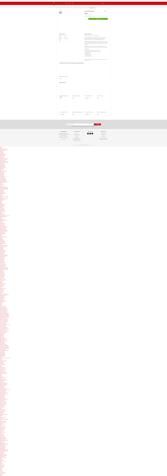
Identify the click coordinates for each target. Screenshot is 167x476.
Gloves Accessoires (2, 432)
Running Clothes (2, 257)
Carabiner (1, 207)
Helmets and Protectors (3, 438)
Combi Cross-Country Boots (4, 321)
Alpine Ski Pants (2, 395)
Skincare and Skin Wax (3, 377)
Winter (1, 305)
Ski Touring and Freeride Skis (4, 345)
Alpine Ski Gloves (2, 427)
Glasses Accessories (3, 437)
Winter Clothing (2, 387)
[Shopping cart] (113, 3)
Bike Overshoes (2, 199)
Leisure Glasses (2, 436)
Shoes (1, 293)
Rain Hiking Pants (2, 155)
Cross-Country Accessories (3, 328)
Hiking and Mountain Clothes (4, 245)
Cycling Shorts (2, 272)
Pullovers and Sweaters (3, 279)
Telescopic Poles (2, 166)
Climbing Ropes (2, 206)
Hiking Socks (2, 289)
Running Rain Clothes (3, 180)
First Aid (1, 470)
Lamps (1, 237)
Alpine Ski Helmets (2, 439)
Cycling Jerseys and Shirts (3, 187)
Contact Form (63, 139)
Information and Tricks (77, 134)
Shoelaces (1, 302)
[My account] (110, 3)
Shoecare (1, 304)
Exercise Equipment (2, 472)
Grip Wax (1, 374)
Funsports (1, 471)
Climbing (1, 203)
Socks (1, 287)
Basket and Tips (2, 334)
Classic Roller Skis (2, 224)
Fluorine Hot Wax (2, 368)
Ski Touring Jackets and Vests (4, 350)
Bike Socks (1, 195)
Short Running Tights (3, 179)
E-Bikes (1, 202)
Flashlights (1, 238)
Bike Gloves (1, 197)
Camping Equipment (3, 243)
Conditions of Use (103, 133)
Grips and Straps (2, 333)
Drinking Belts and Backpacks (4, 450)
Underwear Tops (2, 285)
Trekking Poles (2, 163)
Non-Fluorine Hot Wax (3, 369)
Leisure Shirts (2, 280)
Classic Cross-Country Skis (3, 309)
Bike (0, 185)
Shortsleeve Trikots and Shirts (4, 269)
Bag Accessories (2, 456)
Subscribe (97, 124)
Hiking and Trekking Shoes (3, 161)
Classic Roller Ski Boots (3, 227)
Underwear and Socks (3, 283)
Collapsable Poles (2, 165)
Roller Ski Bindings (2, 229)
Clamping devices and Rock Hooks (5, 215)
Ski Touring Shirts (2, 352)
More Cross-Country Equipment (4, 331)
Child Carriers (2, 453)
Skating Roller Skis (2, 223)
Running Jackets (2, 173)
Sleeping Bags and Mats (3, 236)
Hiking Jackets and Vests (3, 246)
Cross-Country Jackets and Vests (4, 324)
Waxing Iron (1, 385)
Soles (1, 303)
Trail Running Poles (2, 164)
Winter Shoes (2, 413)
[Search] (106, 3)
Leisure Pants (2, 278)
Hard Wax (1, 376)
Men (66, 3)
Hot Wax (1, 366)
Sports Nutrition (2, 473)
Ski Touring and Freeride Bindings (4, 347)
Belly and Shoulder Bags (3, 455)
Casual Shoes (2, 299)
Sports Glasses (2, 435)
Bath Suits (1, 281)
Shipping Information (77, 138)
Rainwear (1, 282)
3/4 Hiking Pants (2, 157)
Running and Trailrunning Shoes (4, 181)
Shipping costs (90, 14)
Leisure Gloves (2, 431)
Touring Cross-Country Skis (4, 311)
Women (69, 3)
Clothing (1, 244)
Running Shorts (2, 177)
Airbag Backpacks (2, 354)
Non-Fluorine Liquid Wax (3, 373)
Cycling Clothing (2, 186)
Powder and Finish (2, 386)
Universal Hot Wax (2, 367)
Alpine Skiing (2, 335)
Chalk (1, 217)
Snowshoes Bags (2, 364)
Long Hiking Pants (2, 153)
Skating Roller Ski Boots (3, 226)
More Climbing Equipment (3, 220)
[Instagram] (88, 133)
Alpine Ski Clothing (2, 393)
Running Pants (2, 175)
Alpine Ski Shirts (2, 342)
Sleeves (1, 183)
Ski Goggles (1, 434)
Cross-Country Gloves (3, 426)
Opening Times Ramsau (77, 140)
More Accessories (2, 461)
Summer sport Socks (3, 288)
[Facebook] (90, 133)
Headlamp (1, 239)
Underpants (1, 286)
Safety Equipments (2, 353)
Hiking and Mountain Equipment (4, 162)
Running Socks (2, 184)
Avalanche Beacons (2, 355)
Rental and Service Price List (77, 139)
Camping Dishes (2, 240)
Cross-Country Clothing (3, 323)
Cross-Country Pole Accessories (4, 329)
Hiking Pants (1, 152)
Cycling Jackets (2, 270)
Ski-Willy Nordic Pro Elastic (64, 76)
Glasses (1, 433)
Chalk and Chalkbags (3, 216)
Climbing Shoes (2, 205)
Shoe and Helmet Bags (3, 454)
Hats (0, 416)
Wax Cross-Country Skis (3, 310)
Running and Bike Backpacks (4, 198)
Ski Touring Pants (2, 351)
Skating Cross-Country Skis (4, 308)
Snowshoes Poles (2, 363)
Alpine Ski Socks (2, 397)
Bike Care (1, 200)
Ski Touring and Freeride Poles (4, 348)
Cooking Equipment (2, 241)
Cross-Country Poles (3, 322)
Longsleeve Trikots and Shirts (4, 268)
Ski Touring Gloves (2, 428)
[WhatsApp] (92, 133)
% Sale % (1, 474)
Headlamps (1, 460)
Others (1, 468)
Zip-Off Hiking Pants (3, 154)
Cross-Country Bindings (3, 312)
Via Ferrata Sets (2, 219)
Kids (72, 3)
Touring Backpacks (2, 447)
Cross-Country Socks (3, 410)
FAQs (77, 133)
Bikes (0, 201)
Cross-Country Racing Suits (4, 327)
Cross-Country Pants (3, 326)
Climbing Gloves (2, 429)
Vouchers (1, 469)
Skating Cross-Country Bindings (4, 313)
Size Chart (76, 135)
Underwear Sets (2, 284)
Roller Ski (1, 221)
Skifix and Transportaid (3, 332)
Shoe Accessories (2, 301)
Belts (0, 462)
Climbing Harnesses (3, 204)
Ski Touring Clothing (2, 349)
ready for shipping (93, 16)
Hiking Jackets (2, 247)
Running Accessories (3, 182)
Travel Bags (1, 452)
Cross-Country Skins (3, 330)
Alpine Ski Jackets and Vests (4, 394)
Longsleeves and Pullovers (3, 159)
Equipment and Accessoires (4, 414)
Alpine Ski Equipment (3, 343)
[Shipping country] (108, 3)
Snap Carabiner (2, 208)
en (103, 3)
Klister (1, 375)
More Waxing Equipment (3, 384)
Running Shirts (2, 174)
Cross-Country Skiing (3, 306)
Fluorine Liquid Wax (2, 372)
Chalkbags (1, 218)
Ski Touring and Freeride (3, 344)
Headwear (1, 415)
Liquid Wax (1, 370)
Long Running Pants (3, 176)
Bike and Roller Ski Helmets (4, 196)
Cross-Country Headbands (3, 419)
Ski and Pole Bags (2, 451)
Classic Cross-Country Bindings (4, 314)
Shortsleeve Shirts (2, 160)
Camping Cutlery (2, 242)
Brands (1, 475)
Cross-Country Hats (2, 417)
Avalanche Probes (2, 356)
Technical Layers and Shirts (4, 158)
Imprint (103, 135)
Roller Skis (1, 222)
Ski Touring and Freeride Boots (4, 346)
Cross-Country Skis (2, 307)
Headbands (1, 418)
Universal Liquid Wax (3, 371)
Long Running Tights (3, 178)
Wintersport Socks (2, 409)
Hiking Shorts (2, 156)
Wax (0, 365)
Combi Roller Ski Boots (3, 228)
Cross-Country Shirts (3, 325)
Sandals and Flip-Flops (3, 300)
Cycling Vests (2, 271)
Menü (54, 5)
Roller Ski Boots (2, 225)
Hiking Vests (1, 248)
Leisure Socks (2, 292)
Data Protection (103, 134)
